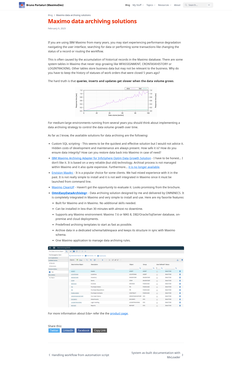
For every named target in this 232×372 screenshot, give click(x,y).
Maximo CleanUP (63, 187)
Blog (50, 15)
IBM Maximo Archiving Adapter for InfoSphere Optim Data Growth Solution (101, 158)
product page (119, 313)
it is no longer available (143, 167)
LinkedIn (68, 330)
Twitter (54, 330)
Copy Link (100, 330)
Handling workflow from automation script (80, 355)
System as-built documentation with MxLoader (155, 355)
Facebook (83, 330)
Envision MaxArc (62, 173)
